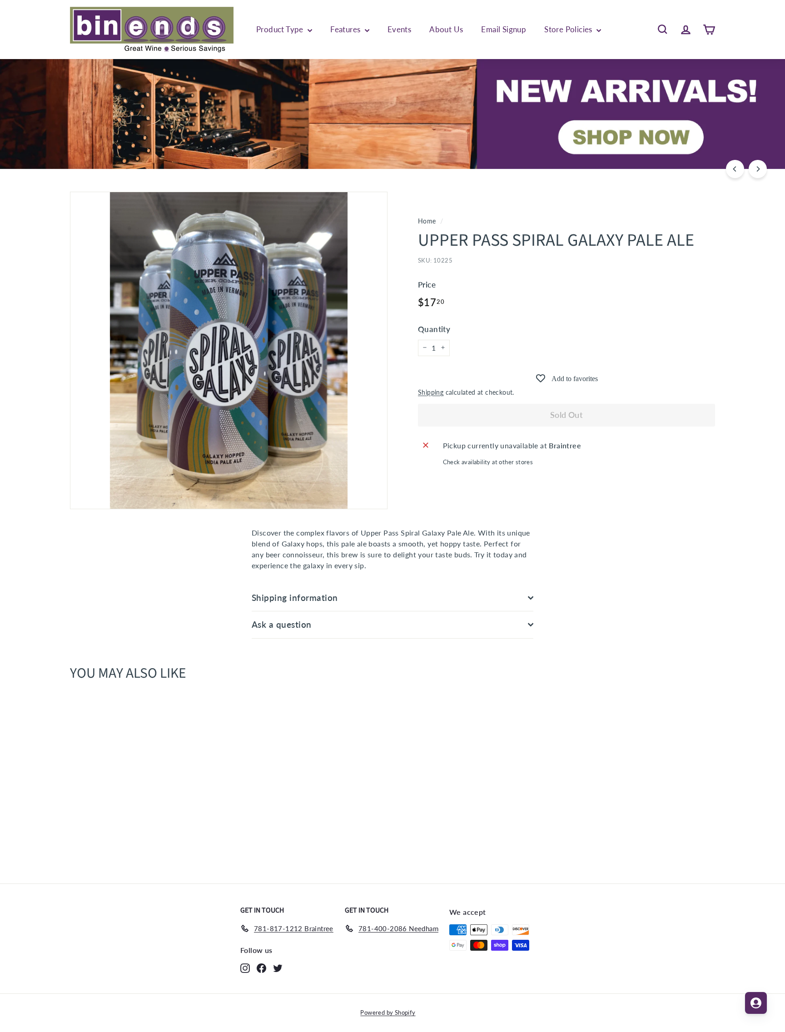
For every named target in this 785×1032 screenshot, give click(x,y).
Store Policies (569, 29)
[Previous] (735, 169)
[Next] (758, 169)
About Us (446, 29)
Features (346, 29)
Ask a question (282, 624)
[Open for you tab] (756, 1003)
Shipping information (295, 597)
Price (427, 284)
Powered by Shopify (387, 1012)
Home (427, 221)
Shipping (430, 392)
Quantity (434, 329)
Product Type (280, 29)
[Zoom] (228, 350)
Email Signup (503, 29)
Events (399, 29)
